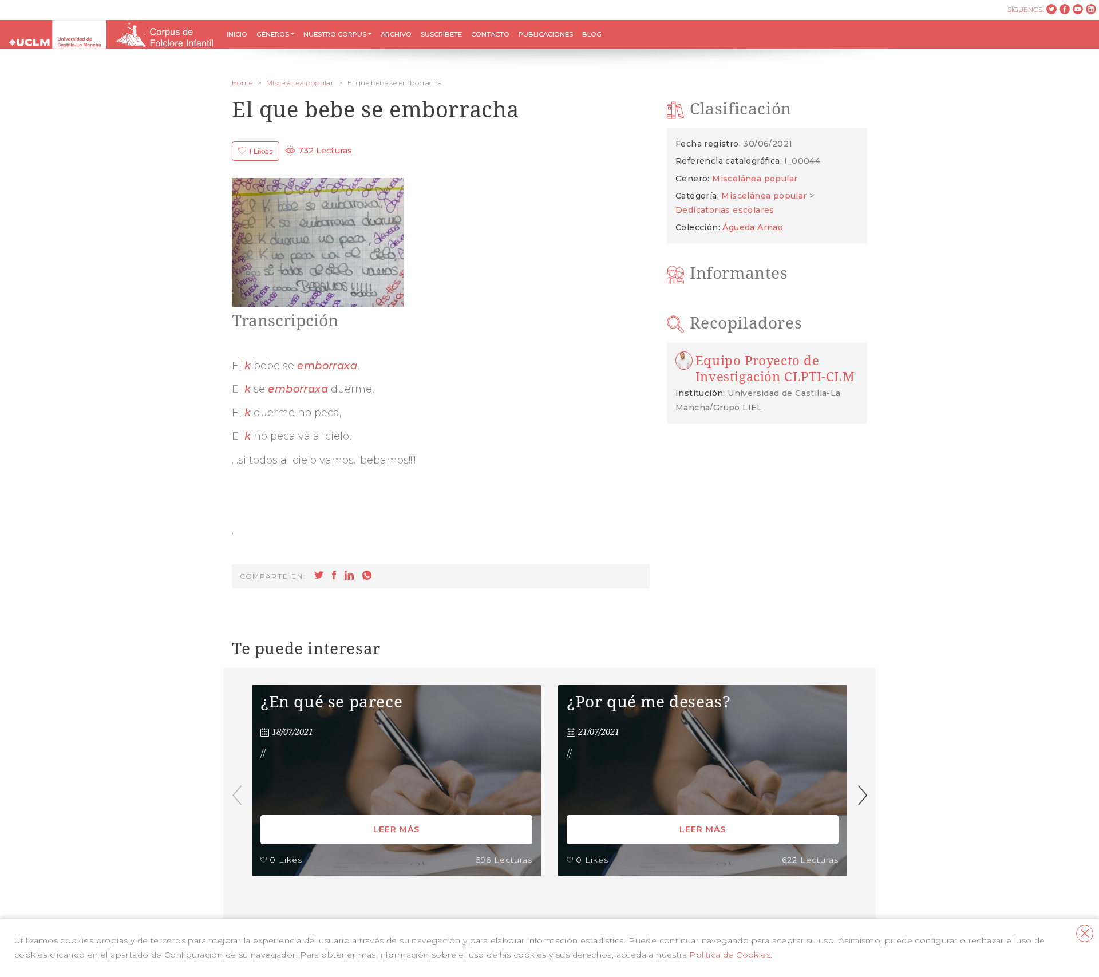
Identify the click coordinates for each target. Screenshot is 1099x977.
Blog (592, 34)
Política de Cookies (729, 955)
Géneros (272, 34)
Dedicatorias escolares (724, 210)
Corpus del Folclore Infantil (57, 34)
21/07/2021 (598, 732)
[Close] (1084, 933)
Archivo (396, 34)
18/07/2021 (292, 732)
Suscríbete (441, 34)
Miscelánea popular (300, 82)
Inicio (237, 34)
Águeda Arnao (752, 227)
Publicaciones (546, 34)
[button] (862, 795)
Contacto (490, 34)
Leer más (396, 829)
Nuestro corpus (334, 34)
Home (242, 82)
